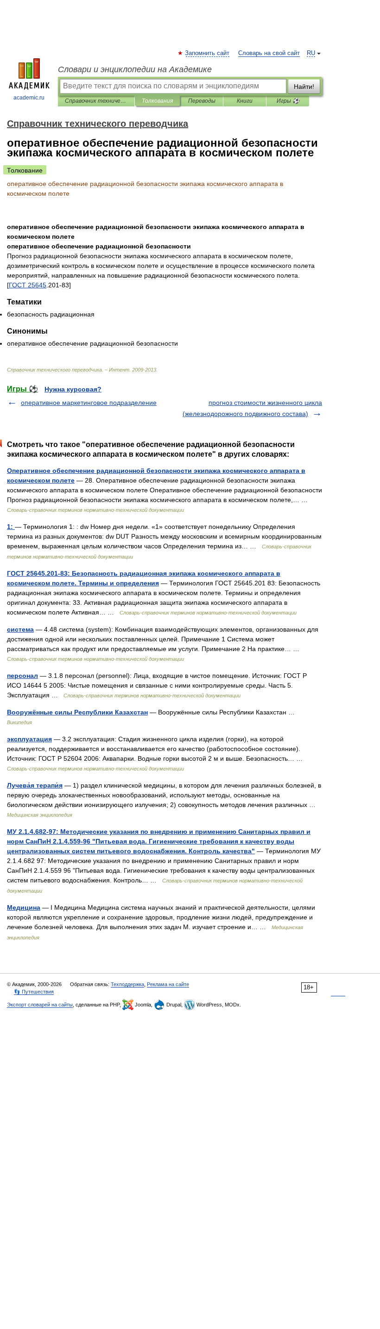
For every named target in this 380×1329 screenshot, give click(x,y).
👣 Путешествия (34, 991)
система (20, 629)
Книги (245, 101)
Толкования (157, 101)
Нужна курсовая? (72, 389)
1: (11, 526)
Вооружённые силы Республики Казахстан (77, 712)
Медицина (23, 907)
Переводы (201, 101)
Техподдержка (127, 984)
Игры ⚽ (288, 101)
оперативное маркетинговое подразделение (89, 402)
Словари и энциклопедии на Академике (135, 69)
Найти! (304, 86)
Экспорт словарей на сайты (40, 1004)
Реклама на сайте (168, 984)
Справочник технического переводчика (96, 101)
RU (311, 53)
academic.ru (28, 97)
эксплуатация (29, 739)
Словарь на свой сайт (269, 53)
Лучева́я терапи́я (35, 785)
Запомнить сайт (207, 53)
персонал (22, 675)
